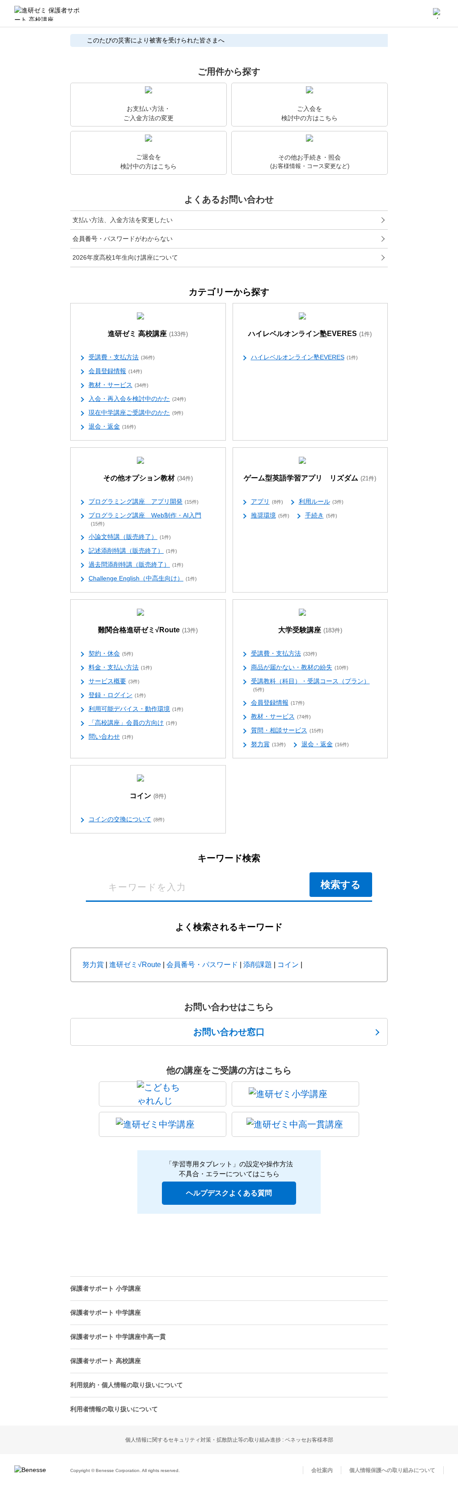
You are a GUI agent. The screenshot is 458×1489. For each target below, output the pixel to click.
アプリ (267, 501)
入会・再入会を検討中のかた (137, 398)
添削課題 (257, 964)
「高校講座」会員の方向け (133, 722)
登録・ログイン (117, 694)
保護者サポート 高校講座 (105, 1360)
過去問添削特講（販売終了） (136, 564)
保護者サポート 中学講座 (105, 1312)
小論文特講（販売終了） (130, 536)
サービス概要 (114, 681)
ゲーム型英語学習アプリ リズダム (310, 478)
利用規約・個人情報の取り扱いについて (126, 1384)
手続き (321, 515)
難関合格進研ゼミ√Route (148, 630)
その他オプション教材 (148, 478)
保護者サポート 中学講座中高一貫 (118, 1336)
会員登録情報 (115, 370)
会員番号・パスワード (202, 964)
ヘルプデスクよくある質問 (229, 1193)
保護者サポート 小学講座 (105, 1288)
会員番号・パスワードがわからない (122, 238)
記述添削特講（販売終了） (133, 550)
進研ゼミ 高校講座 (148, 333)
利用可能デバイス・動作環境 (136, 708)
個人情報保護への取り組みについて (392, 1470)
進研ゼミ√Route (135, 964)
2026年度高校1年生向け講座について (125, 257)
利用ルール (321, 501)
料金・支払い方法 (120, 667)
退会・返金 (112, 426)
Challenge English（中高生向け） (143, 578)
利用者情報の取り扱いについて (114, 1409)
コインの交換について (127, 819)
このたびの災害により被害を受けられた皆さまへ (156, 40)
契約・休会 (111, 653)
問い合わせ (111, 736)
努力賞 (268, 744)
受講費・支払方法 (122, 357)
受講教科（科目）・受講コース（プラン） (310, 684)
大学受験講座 (310, 630)
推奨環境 (270, 515)
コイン (148, 795)
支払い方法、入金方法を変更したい (122, 219)
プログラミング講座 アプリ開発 (144, 501)
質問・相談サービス (287, 730)
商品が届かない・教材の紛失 (299, 667)
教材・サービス (118, 384)
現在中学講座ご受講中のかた (136, 412)
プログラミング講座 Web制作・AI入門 (145, 519)
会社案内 (322, 1470)
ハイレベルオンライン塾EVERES (310, 333)
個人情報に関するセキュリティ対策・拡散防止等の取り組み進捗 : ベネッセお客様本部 (229, 1440)
